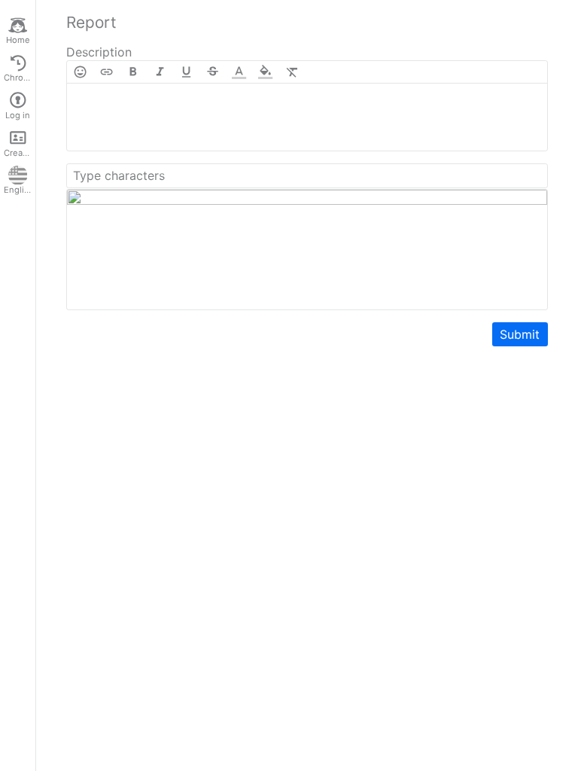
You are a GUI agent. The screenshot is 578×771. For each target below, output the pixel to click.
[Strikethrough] (212, 72)
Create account (19, 153)
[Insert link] (106, 72)
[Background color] (265, 72)
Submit (520, 334)
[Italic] (160, 72)
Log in (17, 115)
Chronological (19, 77)
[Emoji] (80, 72)
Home (18, 40)
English (19, 189)
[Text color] (239, 72)
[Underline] (186, 72)
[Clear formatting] (292, 72)
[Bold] (133, 72)
